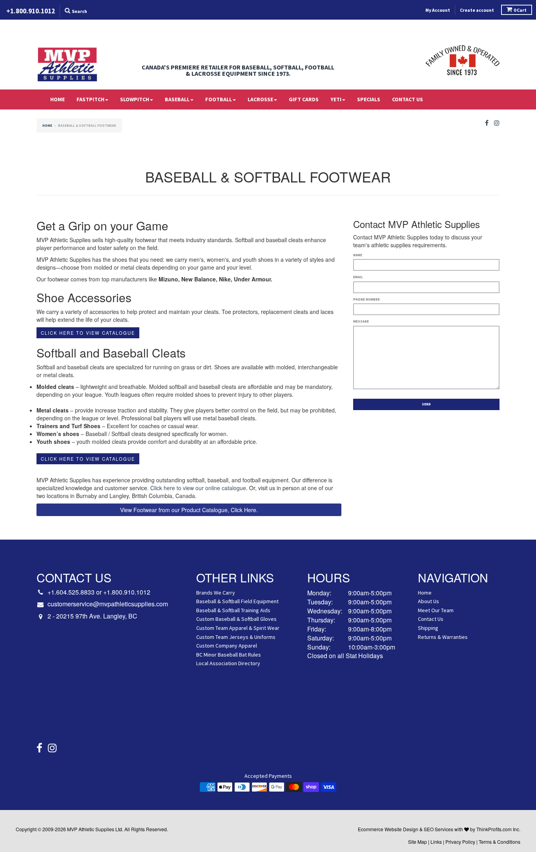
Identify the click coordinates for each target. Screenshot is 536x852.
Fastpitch (90, 99)
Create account (477, 10)
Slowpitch (134, 99)
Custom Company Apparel (226, 645)
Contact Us (407, 99)
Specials (368, 99)
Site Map (417, 841)
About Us (428, 601)
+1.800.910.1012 (126, 592)
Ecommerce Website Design (388, 829)
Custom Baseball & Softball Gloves (236, 618)
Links (436, 841)
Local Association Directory (228, 663)
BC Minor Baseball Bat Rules (228, 654)
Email (358, 277)
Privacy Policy (460, 841)
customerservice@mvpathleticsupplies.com (107, 604)
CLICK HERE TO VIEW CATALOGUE (88, 333)
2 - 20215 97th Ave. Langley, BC (92, 616)
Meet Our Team (436, 610)
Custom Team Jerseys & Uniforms (235, 636)
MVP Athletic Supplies (90, 829)
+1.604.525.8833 (71, 592)
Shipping (428, 627)
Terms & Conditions (499, 841)
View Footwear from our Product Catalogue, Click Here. (189, 510)
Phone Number (366, 299)
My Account (437, 10)
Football (218, 99)
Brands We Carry (215, 592)
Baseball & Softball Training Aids (233, 610)
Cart (520, 10)
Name (357, 255)
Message (361, 321)
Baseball (177, 99)
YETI (335, 99)
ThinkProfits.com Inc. (498, 829)
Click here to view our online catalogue (198, 488)
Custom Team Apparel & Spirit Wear (237, 627)
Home (57, 99)
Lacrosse (260, 99)
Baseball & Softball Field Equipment (237, 601)
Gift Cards (304, 99)
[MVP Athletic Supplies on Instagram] (497, 123)
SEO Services (438, 829)
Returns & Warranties (443, 636)
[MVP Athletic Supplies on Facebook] (487, 123)
